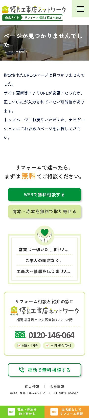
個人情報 (32, 386)
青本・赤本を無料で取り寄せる (44, 211)
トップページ (16, 120)
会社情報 (57, 386)
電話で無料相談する (49, 369)
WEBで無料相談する (44, 194)
